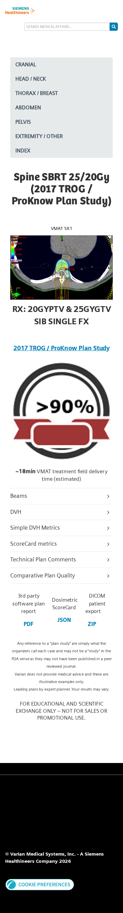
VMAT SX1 (61, 228)
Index (22, 150)
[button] (39, 884)
